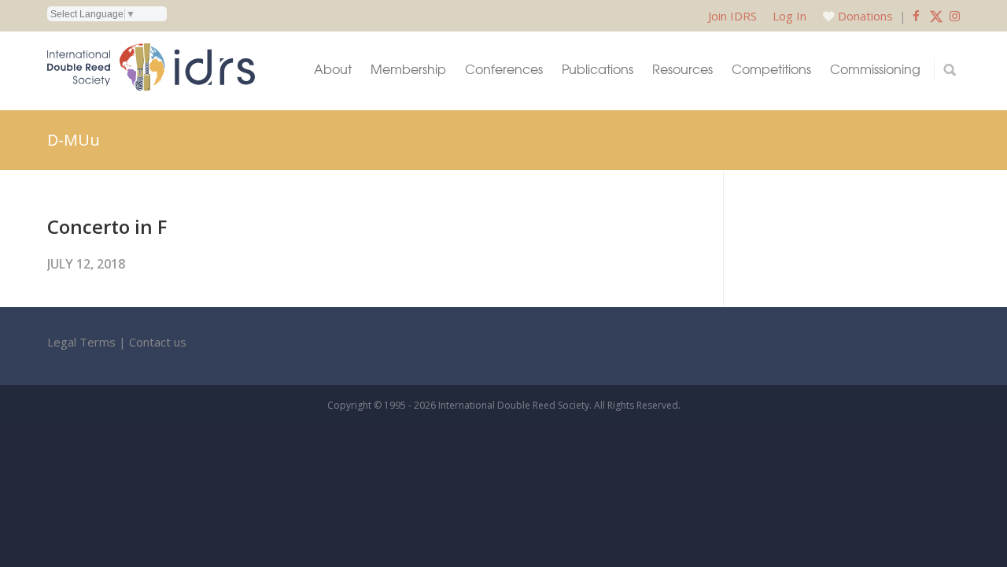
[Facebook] (916, 16)
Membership (408, 69)
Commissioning (875, 69)
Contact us (157, 342)
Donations (865, 16)
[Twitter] (936, 16)
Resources (682, 69)
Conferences (504, 69)
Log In (789, 16)
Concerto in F (107, 226)
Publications (597, 69)
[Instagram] (955, 16)
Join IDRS (732, 16)
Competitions (771, 69)
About (333, 69)
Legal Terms (81, 342)
